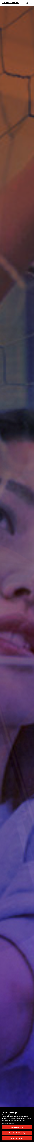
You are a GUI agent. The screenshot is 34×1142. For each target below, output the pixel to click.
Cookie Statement (8, 1123)
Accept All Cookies (17, 1138)
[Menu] (31, 3)
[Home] (10, 3)
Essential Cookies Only (17, 1133)
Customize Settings (17, 1127)
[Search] (27, 3)
